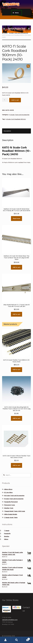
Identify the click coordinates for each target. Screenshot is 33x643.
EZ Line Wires (8, 492)
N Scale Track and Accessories (19, 114)
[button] (28, 66)
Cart (25, 638)
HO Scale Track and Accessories (14, 495)
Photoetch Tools (9, 505)
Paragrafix (7, 533)
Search (16, 640)
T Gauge (6, 530)
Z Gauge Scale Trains (11, 517)
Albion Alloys (8, 489)
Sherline (6, 536)
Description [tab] (7, 131)
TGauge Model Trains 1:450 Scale (14, 511)
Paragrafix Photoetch (11, 502)
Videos (6, 539)
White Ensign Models (10, 514)
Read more (16, 218)
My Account (5, 640)
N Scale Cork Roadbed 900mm (16, 119)
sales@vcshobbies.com (10, 620)
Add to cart (15, 100)
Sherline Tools (8, 508)
